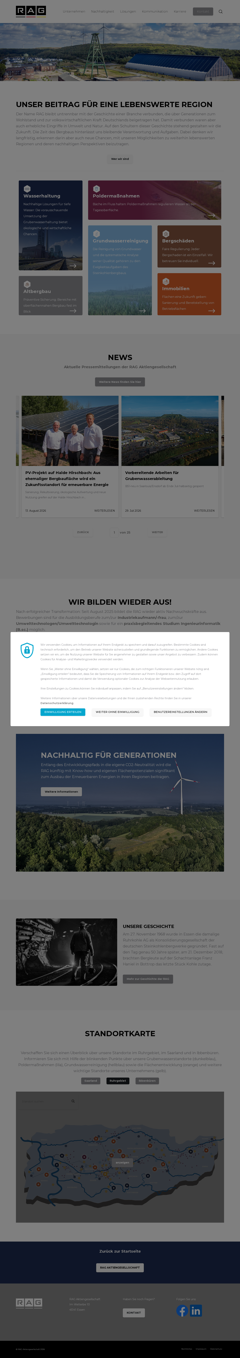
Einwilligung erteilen (62, 712)
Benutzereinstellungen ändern (180, 712)
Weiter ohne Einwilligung (117, 712)
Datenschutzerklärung (56, 703)
